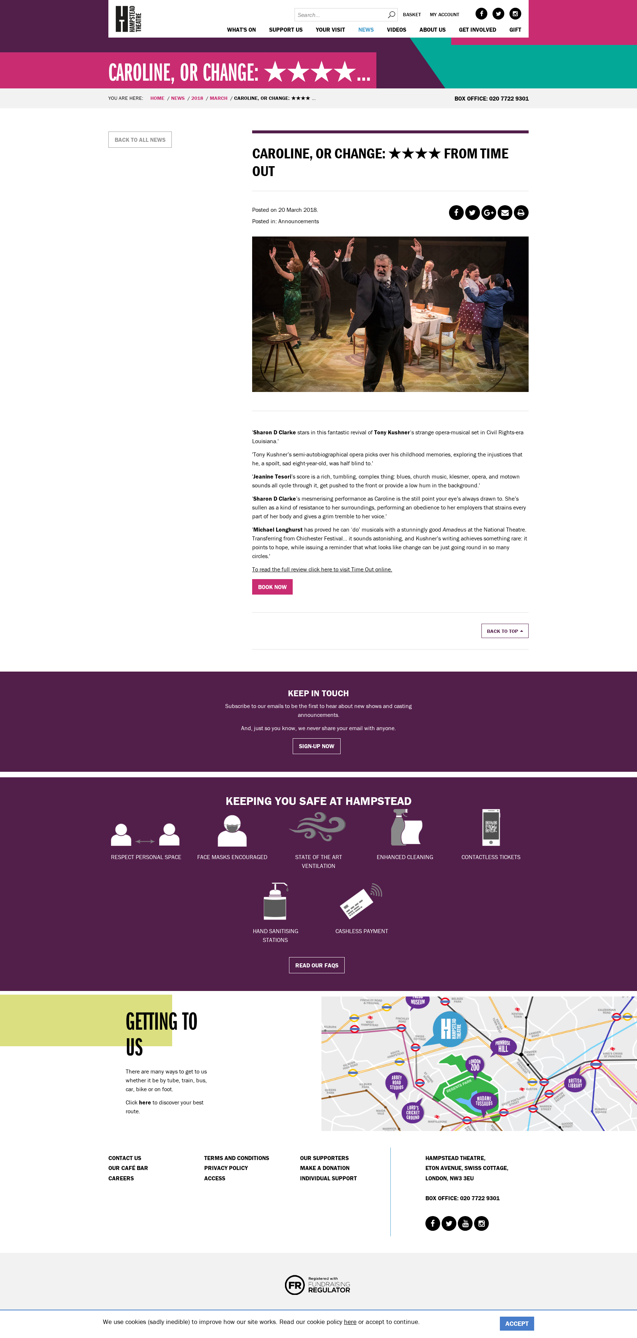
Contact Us (124, 1158)
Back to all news (140, 139)
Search (391, 14)
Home (157, 98)
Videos (396, 29)
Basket (412, 14)
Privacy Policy (226, 1167)
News (366, 29)
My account (444, 14)
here (350, 1321)
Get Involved (477, 29)
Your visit (330, 29)
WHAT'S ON (241, 29)
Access (214, 1178)
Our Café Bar (128, 1167)
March (218, 98)
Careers (121, 1178)
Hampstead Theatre (129, 19)
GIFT (515, 29)
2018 (197, 98)
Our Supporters (324, 1158)
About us (433, 29)
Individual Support (328, 1178)
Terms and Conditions (236, 1158)
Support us (286, 29)
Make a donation (324, 1167)
